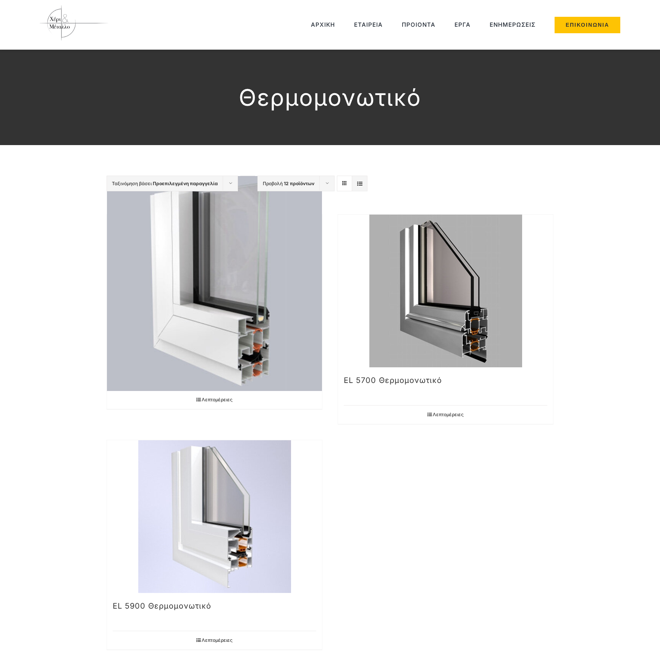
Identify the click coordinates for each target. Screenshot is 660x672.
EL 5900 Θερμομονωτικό (162, 606)
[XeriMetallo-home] (76, 8)
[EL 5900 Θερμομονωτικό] (214, 516)
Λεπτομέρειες (217, 399)
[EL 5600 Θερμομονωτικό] (214, 283)
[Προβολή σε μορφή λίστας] (359, 183)
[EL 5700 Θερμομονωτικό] (445, 291)
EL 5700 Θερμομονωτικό (393, 380)
